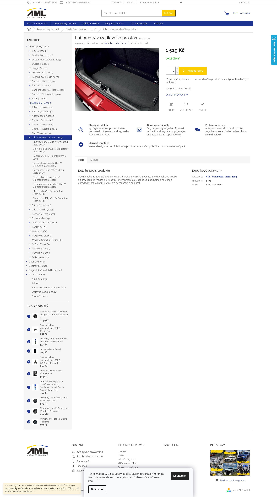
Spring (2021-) (39, 98)
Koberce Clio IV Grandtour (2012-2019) (50, 157)
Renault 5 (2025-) (41, 253)
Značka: (139, 43)
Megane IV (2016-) (41, 235)
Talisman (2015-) (40, 257)
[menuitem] (37, 23)
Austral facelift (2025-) (43, 116)
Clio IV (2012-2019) (41, 133)
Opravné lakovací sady (44, 292)
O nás (130, 2)
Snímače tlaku (39, 296)
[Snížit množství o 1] (177, 73)
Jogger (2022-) (39, 68)
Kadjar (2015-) (39, 227)
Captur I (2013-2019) (42, 120)
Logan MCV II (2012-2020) (45, 77)
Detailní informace (175, 94)
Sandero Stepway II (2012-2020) (48, 90)
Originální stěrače (38, 266)
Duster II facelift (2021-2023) (46, 59)
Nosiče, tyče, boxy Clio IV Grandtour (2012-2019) (46, 178)
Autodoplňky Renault (40, 103)
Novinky (116, 2)
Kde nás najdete (149, 2)
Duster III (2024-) (40, 64)
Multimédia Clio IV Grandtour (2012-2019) (48, 192)
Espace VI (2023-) (41, 218)
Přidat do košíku (194, 70)
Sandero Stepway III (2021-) (46, 94)
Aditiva (35, 283)
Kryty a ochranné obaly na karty (49, 287)
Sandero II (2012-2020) (43, 81)
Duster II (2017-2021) (42, 55)
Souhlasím (179, 475)
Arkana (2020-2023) (42, 107)
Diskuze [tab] (94, 160)
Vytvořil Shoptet (241, 490)
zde (90, 480)
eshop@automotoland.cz (89, 451)
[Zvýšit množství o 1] (177, 69)
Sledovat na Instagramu (232, 480)
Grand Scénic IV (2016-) (44, 222)
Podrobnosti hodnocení (116, 43)
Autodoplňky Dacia (39, 46)
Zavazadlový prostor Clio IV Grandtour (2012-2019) (47, 164)
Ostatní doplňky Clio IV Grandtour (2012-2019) (50, 199)
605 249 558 (82, 461)
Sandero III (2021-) (41, 85)
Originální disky (37, 261)
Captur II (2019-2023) (43, 124)
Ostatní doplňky (37, 274)
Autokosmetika (40, 279)
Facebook (81, 466)
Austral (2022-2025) (42, 111)
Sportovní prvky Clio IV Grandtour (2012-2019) (50, 143)
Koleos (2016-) (39, 231)
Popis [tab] (81, 160)
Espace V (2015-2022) (43, 214)
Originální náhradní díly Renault (45, 270)
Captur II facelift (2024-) (44, 129)
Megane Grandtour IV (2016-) (47, 240)
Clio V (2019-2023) (41, 205)
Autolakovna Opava (128, 467)
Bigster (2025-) (39, 51)
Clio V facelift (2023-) (43, 209)
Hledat (168, 13)
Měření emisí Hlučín (128, 463)
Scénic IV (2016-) (41, 244)
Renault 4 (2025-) (41, 248)
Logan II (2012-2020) (42, 72)
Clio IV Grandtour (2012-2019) (47, 137)
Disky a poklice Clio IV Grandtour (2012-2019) (50, 150)
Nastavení (97, 489)
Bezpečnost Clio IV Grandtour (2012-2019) (48, 171)
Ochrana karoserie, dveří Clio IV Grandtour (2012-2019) (49, 185)
